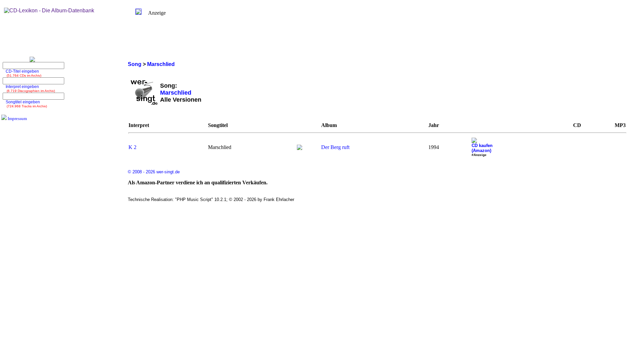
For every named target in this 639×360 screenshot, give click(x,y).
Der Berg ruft (335, 147)
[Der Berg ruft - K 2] (299, 148)
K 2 (132, 147)
